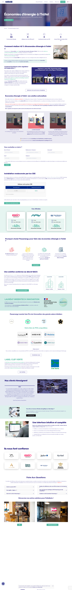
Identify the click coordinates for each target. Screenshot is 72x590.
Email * (5, 155)
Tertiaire (62, 257)
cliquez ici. (59, 482)
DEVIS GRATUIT (9, 19)
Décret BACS (14, 275)
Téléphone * (28, 155)
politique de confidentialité (40, 161)
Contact (3, 583)
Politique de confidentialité (37, 587)
